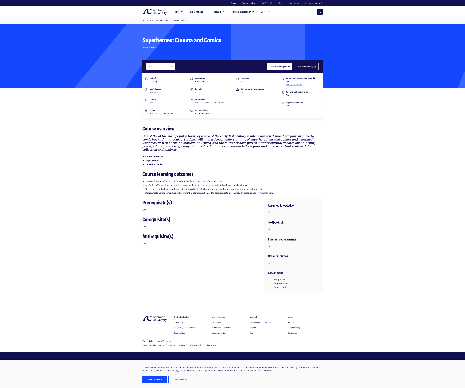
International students (221, 328)
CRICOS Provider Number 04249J (202, 345)
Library (233, 3)
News (252, 333)
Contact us (294, 3)
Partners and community (260, 322)
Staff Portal (267, 3)
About (290, 317)
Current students (249, 3)
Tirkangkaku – (156, 341)
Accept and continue (154, 379)
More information (181, 379)
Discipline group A (294, 84)
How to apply (180, 322)
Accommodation (219, 333)
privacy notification (299, 367)
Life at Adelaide (218, 317)
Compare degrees (312, 3)
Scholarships (179, 333)
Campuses (216, 322)
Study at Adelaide (181, 317)
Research (253, 317)
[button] (457, 363)
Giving (281, 3)
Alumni (253, 328)
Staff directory (294, 328)
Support (291, 322)
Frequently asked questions (185, 328)
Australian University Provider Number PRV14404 (163, 345)
